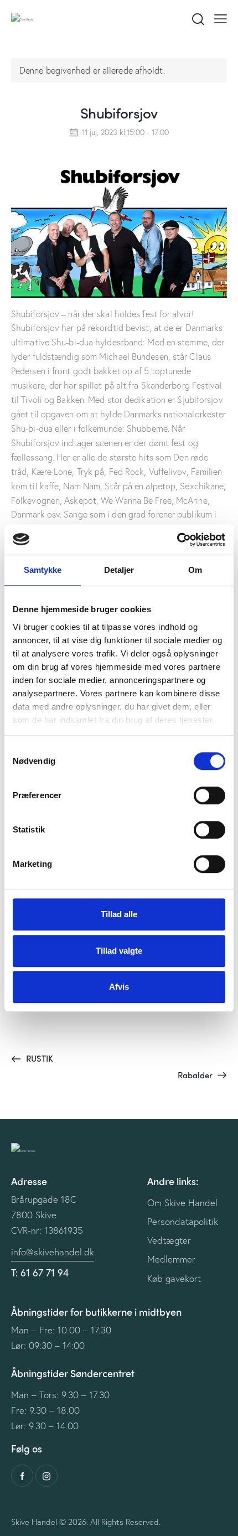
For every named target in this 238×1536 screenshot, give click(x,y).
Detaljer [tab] (119, 570)
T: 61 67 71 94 (40, 1272)
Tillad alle (119, 914)
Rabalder (196, 1075)
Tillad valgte (119, 950)
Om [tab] (195, 570)
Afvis (119, 986)
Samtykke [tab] (43, 570)
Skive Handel (34, 1521)
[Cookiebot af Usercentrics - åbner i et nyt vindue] (176, 539)
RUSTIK (38, 1058)
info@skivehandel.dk (52, 1251)
